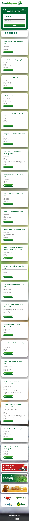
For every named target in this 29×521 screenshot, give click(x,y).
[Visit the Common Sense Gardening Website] (14, 477)
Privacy (13, 515)
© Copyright (17, 515)
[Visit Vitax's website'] (21, 504)
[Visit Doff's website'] (7, 497)
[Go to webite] (14, 467)
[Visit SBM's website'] (7, 504)
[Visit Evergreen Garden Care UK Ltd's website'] (21, 497)
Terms (10, 515)
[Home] (11, 2)
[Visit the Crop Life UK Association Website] (14, 488)
